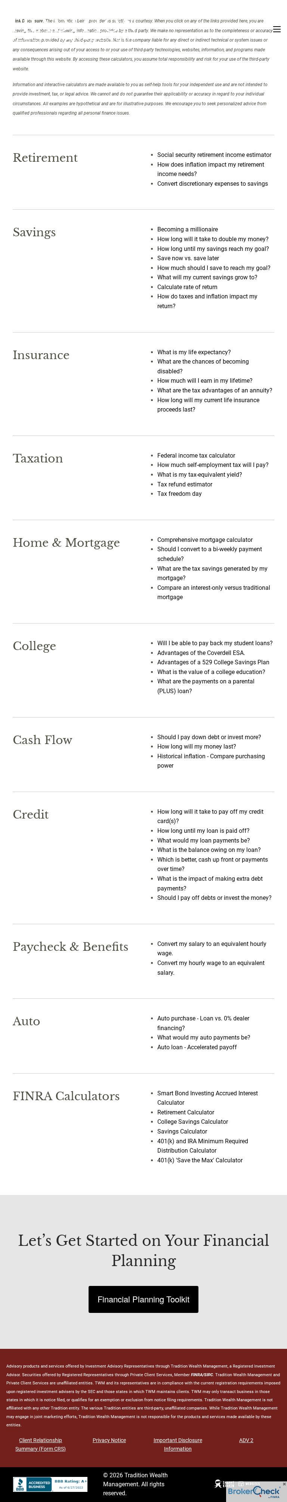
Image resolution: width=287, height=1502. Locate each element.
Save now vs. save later (188, 258)
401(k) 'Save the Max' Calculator (200, 1160)
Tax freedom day (179, 493)
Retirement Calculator (185, 1112)
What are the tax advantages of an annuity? (214, 390)
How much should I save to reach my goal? (214, 267)
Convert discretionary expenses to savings (212, 183)
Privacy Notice (109, 1440)
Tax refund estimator (184, 484)
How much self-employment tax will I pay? (213, 464)
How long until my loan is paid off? (203, 830)
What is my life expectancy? (194, 352)
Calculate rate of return (187, 287)
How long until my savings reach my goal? (213, 248)
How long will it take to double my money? (213, 239)
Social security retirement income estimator (214, 154)
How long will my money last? (196, 746)
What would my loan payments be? (203, 840)
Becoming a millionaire (187, 229)
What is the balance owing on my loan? (209, 849)
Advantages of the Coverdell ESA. (201, 652)
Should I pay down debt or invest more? (209, 737)
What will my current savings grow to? (207, 277)
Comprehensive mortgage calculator (205, 539)
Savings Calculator (182, 1131)
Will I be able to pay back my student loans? (215, 643)
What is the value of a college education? (211, 672)
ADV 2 (246, 1440)
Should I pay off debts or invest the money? (214, 897)
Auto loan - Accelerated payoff (197, 1047)
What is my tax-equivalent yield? (199, 474)
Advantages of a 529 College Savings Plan (213, 662)
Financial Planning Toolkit (143, 1299)
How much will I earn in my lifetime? (205, 380)
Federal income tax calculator (196, 455)
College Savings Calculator (192, 1121)
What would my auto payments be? (203, 1037)
